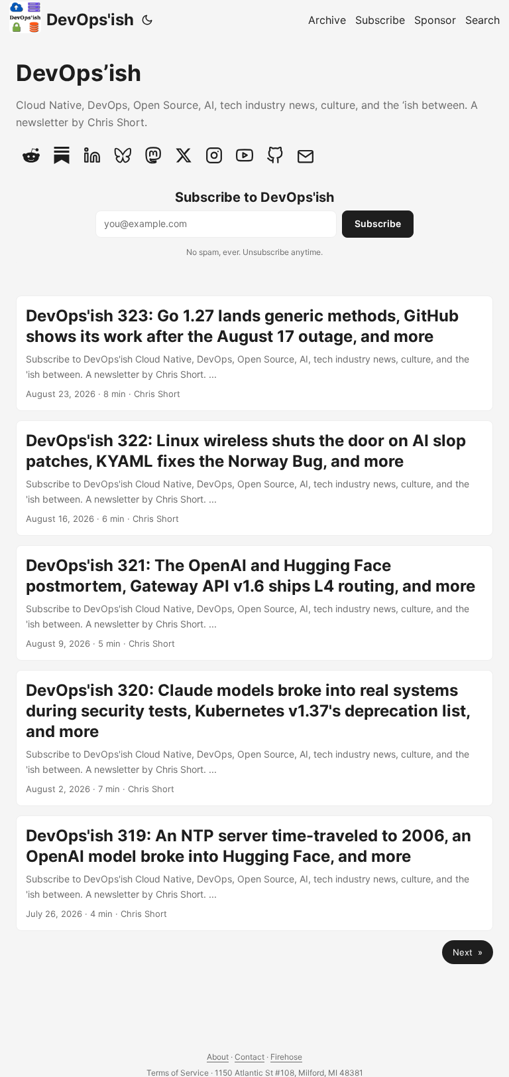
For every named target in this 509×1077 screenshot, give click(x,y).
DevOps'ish (90, 19)
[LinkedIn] (92, 155)
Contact (249, 1057)
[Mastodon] (153, 155)
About (218, 1057)
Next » (467, 952)
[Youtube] (244, 155)
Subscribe (378, 223)
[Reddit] (31, 155)
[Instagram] (214, 155)
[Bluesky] (122, 155)
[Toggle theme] (147, 20)
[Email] (305, 155)
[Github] (275, 155)
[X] (183, 155)
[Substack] (61, 155)
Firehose (286, 1057)
